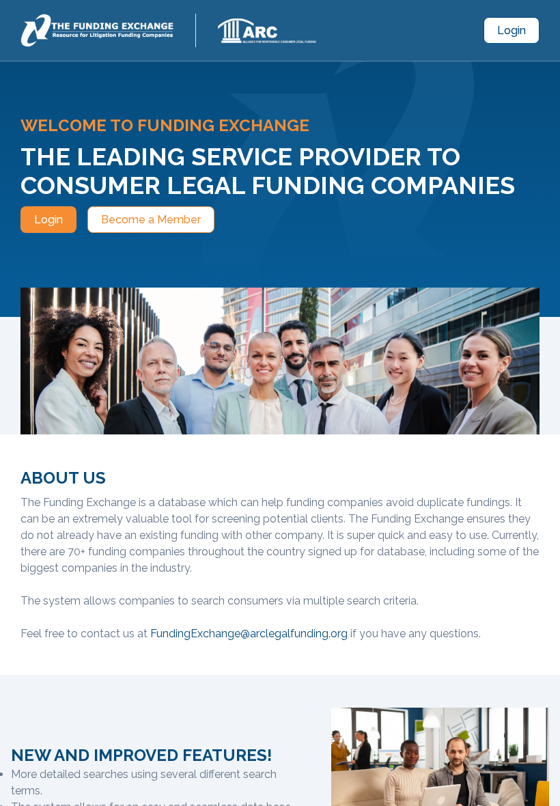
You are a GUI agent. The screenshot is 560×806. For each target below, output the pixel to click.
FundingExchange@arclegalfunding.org (249, 633)
